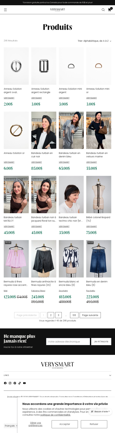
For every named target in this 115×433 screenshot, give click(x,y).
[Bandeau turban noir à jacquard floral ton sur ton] (43, 194)
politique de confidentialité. (55, 414)
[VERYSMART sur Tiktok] (20, 383)
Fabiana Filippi (38, 290)
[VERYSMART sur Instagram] (10, 383)
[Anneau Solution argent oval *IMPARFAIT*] (16, 66)
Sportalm (63, 290)
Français (10, 425)
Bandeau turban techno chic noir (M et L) (71, 221)
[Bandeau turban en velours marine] (98, 130)
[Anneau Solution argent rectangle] (43, 66)
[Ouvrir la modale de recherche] (103, 10)
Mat (5, 290)
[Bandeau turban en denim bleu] (71, 130)
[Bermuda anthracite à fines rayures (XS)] (43, 258)
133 (74, 315)
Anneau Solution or (14, 153)
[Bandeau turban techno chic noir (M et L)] (71, 194)
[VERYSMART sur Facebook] (5, 383)
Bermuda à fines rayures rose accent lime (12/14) (15, 285)
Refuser (94, 424)
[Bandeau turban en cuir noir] (43, 130)
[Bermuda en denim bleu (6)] (98, 258)
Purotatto (90, 290)
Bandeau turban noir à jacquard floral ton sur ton (43, 221)
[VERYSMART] (57, 10)
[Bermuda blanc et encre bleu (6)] (71, 258)
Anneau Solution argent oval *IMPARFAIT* (13, 92)
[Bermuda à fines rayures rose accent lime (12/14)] (16, 258)
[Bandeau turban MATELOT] (16, 194)
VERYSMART (9, 98)
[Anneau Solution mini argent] (71, 66)
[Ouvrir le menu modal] (5, 10)
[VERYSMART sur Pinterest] (15, 383)
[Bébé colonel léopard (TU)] (98, 194)
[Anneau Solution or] (16, 130)
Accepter (64, 424)
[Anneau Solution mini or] (98, 66)
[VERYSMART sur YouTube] (25, 383)
